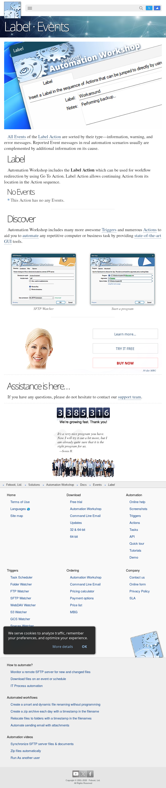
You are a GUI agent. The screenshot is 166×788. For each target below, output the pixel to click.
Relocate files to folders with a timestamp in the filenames (51, 718)
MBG (74, 612)
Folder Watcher (21, 584)
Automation (134, 494)
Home (11, 494)
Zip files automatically (26, 750)
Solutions (34, 484)
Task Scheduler (21, 577)
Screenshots (138, 508)
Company (133, 570)
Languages (18, 508)
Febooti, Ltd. (12, 10)
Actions (150, 229)
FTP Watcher (19, 591)
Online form (137, 584)
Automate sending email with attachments (40, 725)
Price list (76, 605)
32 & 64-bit (77, 529)
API (132, 536)
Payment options (82, 598)
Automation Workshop (60, 484)
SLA (132, 598)
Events (97, 484)
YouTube (75, 773)
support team (129, 397)
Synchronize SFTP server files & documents (42, 743)
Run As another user (25, 757)
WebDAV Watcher (23, 605)
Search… (141, 8)
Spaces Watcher (22, 625)
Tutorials (135, 550)
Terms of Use (20, 501)
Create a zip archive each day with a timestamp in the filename (55, 711)
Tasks (133, 529)
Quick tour (136, 543)
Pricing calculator (82, 591)
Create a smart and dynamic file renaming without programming (55, 704)
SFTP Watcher (20, 598)
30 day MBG (149, 370)
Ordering (73, 570)
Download (74, 494)
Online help (137, 501)
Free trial (76, 501)
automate (30, 235)
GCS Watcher (20, 618)
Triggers (109, 229)
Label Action (49, 136)
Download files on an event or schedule (38, 678)
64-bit (74, 536)
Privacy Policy (139, 591)
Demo (133, 557)
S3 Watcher (18, 612)
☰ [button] (29, 8)
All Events (17, 136)
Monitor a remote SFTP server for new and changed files (51, 671)
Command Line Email (85, 515)
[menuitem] (29, 8)
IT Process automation (27, 685)
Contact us (137, 577)
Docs (83, 484)
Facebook (157, 8)
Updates (76, 522)
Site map (16, 515)
